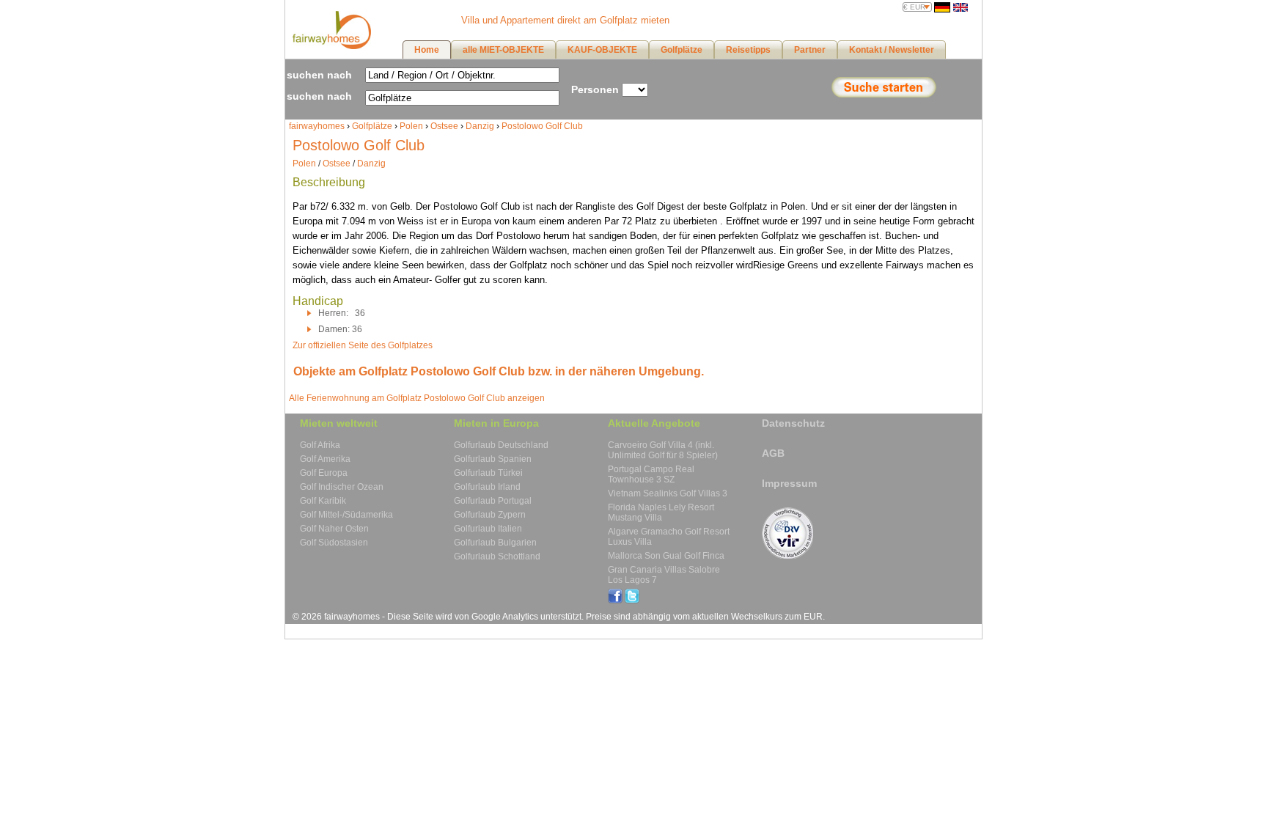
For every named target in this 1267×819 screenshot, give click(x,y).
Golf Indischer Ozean (341, 487)
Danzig (480, 126)
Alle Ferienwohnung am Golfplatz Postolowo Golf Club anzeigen (417, 398)
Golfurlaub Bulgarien (495, 542)
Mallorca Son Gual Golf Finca (666, 556)
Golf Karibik (323, 501)
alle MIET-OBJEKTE (503, 50)
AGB (773, 453)
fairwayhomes (317, 126)
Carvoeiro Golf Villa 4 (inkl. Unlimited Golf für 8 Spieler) (663, 450)
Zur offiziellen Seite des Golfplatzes (363, 345)
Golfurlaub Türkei (488, 473)
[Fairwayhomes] (330, 46)
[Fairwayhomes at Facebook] (615, 600)
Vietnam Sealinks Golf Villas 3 (667, 493)
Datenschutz (793, 423)
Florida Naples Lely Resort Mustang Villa (661, 512)
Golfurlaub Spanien (493, 459)
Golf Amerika (325, 459)
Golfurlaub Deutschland (501, 445)
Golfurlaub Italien (488, 529)
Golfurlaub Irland (487, 487)
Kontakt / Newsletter (891, 50)
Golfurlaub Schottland (497, 556)
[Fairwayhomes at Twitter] (632, 600)
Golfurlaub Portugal (493, 501)
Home (426, 50)
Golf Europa (324, 473)
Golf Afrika (320, 445)
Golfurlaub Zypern (490, 515)
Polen (411, 126)
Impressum (789, 483)
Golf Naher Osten (334, 529)
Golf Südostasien (334, 542)
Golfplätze (372, 126)
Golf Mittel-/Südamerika (346, 515)
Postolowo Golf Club (542, 126)
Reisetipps (748, 50)
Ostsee (444, 126)
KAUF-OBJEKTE (602, 50)
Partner (810, 50)
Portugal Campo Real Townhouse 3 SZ (651, 474)
